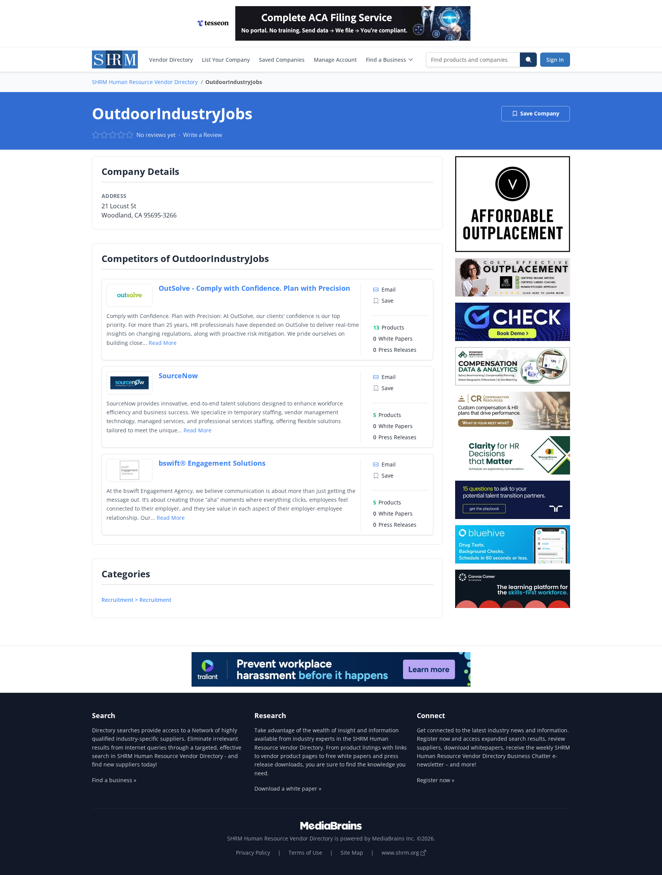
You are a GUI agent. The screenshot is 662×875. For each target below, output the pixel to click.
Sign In (555, 59)
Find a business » (114, 780)
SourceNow (178, 375)
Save (387, 300)
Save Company (539, 113)
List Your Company (226, 59)
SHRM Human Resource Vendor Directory (145, 82)
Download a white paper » (287, 788)
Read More (163, 342)
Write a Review (202, 134)
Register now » (435, 780)
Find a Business (386, 59)
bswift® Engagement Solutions (212, 463)
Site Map (352, 852)
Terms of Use (305, 852)
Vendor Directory (171, 59)
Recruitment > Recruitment (136, 599)
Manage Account (335, 59)
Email (389, 289)
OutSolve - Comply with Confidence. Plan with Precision (254, 288)
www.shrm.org (401, 852)
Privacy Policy (253, 852)
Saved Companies (282, 59)
